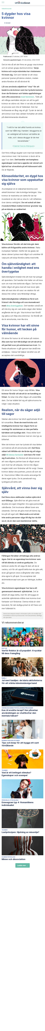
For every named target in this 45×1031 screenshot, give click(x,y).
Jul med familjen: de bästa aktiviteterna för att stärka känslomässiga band (22, 681)
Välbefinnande (7, 8)
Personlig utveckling (10, 800)
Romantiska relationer (11, 740)
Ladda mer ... (22, 865)
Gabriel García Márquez (23, 146)
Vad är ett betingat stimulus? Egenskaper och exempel (16, 774)
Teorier (4, 770)
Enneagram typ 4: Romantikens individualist (17, 803)
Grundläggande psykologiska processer (17, 708)
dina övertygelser (14, 306)
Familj (4, 678)
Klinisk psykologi (8, 857)
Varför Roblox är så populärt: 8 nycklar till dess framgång (22, 652)
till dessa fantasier (14, 455)
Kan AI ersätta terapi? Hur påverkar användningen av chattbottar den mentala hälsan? (20, 713)
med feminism (27, 97)
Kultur (4, 648)
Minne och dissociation (13, 859)
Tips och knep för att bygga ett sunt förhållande (20, 744)
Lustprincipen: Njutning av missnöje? (20, 832)
